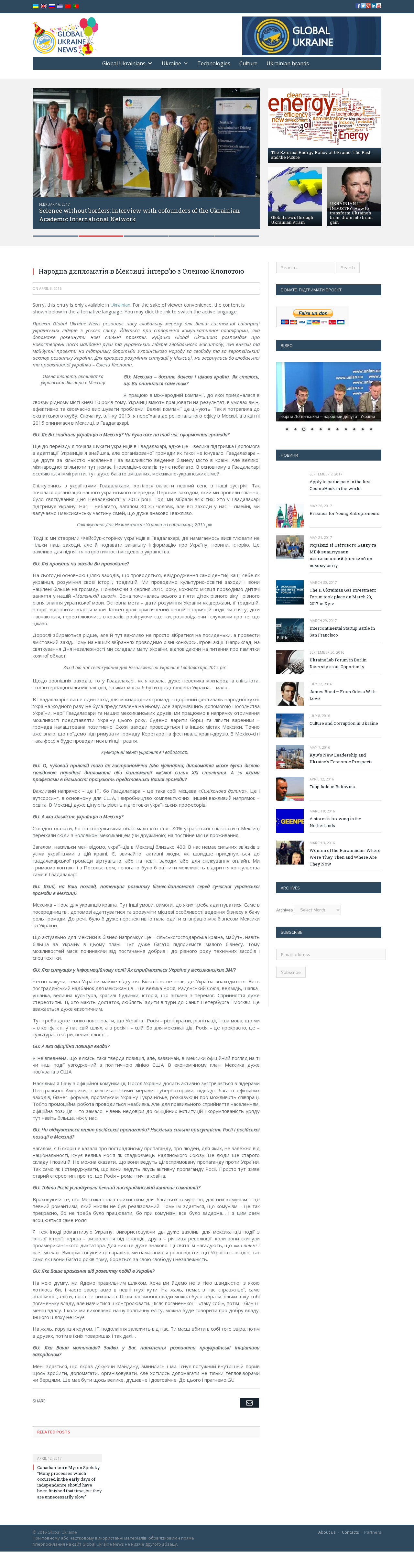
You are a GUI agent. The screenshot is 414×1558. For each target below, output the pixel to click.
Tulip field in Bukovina (332, 787)
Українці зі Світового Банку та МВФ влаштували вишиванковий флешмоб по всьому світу (343, 555)
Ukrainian (120, 304)
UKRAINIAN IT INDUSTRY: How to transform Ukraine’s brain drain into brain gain (351, 213)
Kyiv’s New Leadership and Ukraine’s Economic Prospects (341, 758)
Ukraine (171, 63)
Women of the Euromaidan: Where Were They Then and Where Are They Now (345, 857)
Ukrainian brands (288, 63)
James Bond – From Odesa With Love (343, 695)
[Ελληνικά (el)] (60, 6)
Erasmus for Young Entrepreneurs (344, 513)
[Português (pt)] (76, 6)
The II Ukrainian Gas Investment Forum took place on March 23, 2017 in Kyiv (343, 596)
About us (327, 1532)
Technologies (213, 63)
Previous (44, 158)
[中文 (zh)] (68, 6)
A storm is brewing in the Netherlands (335, 822)
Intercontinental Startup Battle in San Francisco (342, 631)
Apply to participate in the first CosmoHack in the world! (340, 485)
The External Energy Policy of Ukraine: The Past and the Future (320, 154)
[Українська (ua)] (35, 6)
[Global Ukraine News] (65, 35)
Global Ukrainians (124, 63)
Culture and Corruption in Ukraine (344, 723)
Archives (284, 910)
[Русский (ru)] (52, 6)
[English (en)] (44, 6)
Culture (248, 63)
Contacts (350, 1532)
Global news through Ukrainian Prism (292, 219)
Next (248, 158)
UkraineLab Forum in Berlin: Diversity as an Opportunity (338, 663)
